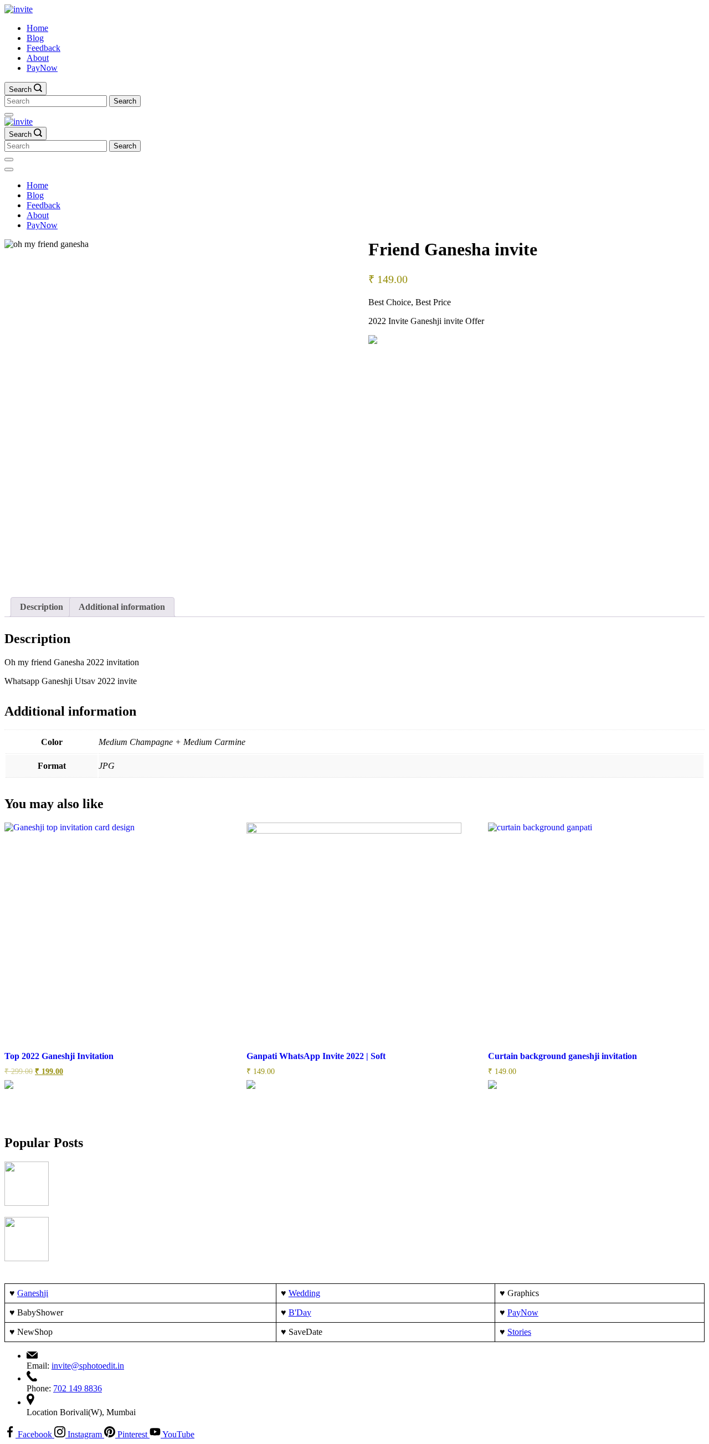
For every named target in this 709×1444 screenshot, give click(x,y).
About (38, 58)
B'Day (300, 1312)
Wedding (304, 1293)
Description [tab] (41, 606)
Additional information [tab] (122, 606)
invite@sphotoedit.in (88, 1365)
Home (37, 28)
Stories (519, 1332)
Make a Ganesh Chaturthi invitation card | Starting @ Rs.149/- (178, 1223)
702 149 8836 (77, 1388)
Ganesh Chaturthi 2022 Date (114, 1168)
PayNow (42, 68)
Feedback (43, 48)
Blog (35, 38)
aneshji (36, 1293)
